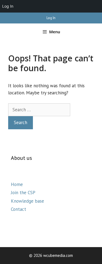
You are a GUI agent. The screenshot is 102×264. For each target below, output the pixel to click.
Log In (51, 18)
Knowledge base (27, 201)
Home (17, 184)
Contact (18, 209)
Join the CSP (23, 193)
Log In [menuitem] (7, 6)
